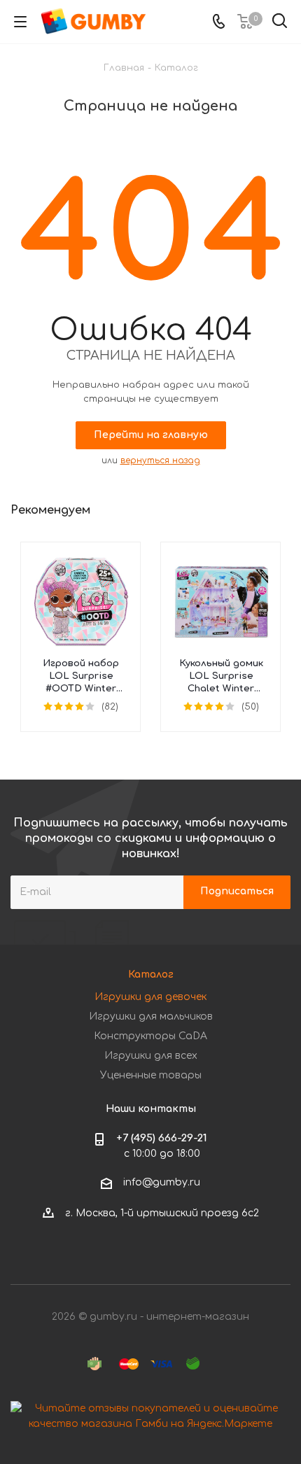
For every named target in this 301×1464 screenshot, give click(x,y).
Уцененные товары (151, 1075)
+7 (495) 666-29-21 (161, 1138)
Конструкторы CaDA (150, 1036)
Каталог (151, 974)
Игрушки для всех (150, 1055)
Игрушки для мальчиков (151, 1016)
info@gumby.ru (161, 1182)
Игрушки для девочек (150, 997)
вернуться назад (160, 460)
